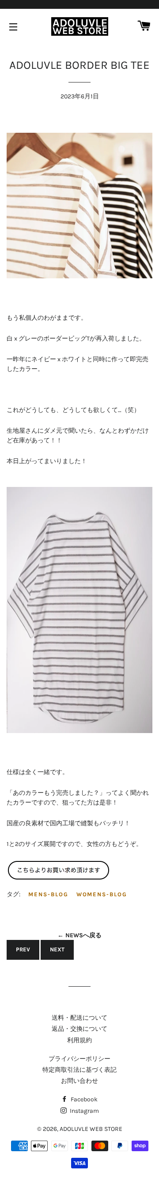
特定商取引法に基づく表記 (79, 1070)
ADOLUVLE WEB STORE (91, 1129)
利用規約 (79, 1040)
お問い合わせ (79, 1081)
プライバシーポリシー (79, 1059)
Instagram (83, 1111)
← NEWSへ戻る (79, 935)
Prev (23, 949)
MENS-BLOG (48, 894)
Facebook (83, 1099)
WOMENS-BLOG (101, 894)
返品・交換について (79, 1029)
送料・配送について (79, 1018)
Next (57, 949)
